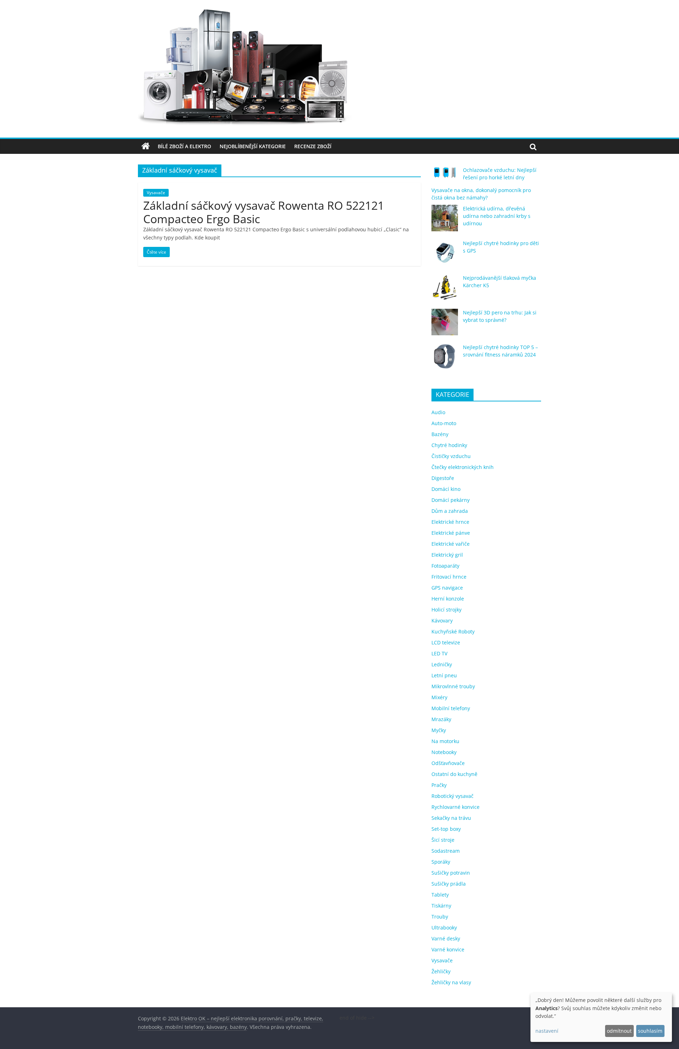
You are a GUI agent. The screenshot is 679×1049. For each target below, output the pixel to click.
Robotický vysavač (452, 796)
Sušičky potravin (450, 872)
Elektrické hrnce (450, 521)
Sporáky (440, 861)
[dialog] (601, 1017)
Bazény (439, 434)
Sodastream (445, 850)
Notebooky (444, 752)
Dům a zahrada (449, 511)
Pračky (439, 785)
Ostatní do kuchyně (454, 774)
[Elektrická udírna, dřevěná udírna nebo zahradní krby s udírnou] (444, 221)
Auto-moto (443, 423)
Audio (438, 412)
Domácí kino (445, 489)
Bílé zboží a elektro (184, 146)
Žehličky (441, 971)
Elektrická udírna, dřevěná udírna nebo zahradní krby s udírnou (496, 216)
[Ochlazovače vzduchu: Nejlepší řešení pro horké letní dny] (444, 175)
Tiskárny (441, 905)
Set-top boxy (446, 828)
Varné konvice (447, 949)
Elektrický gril (447, 554)
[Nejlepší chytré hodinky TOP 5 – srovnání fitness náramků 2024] (444, 359)
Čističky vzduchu (451, 456)
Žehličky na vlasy (451, 982)
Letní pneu (444, 675)
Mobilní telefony (450, 708)
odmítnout (619, 1030)
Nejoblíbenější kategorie (253, 146)
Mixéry (439, 697)
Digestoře (442, 478)
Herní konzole (447, 598)
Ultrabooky (444, 927)
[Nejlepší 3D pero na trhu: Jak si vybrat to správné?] (444, 325)
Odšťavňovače (448, 763)
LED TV (439, 653)
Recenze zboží (312, 146)
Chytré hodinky (449, 445)
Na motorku (445, 741)
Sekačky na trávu (451, 818)
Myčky (438, 730)
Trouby (439, 916)
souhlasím (650, 1030)
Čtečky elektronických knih (462, 467)
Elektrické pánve (450, 532)
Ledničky (441, 664)
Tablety (440, 894)
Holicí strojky (446, 609)
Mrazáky (441, 719)
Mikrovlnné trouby (453, 686)
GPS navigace (447, 587)
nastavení (546, 1030)
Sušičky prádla (448, 883)
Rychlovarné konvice (455, 807)
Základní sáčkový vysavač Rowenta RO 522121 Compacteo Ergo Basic (263, 212)
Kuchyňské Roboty (453, 631)
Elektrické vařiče (450, 543)
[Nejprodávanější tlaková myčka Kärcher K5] (444, 290)
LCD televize (445, 642)
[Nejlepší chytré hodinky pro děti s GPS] (444, 255)
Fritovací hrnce (448, 576)
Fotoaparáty (445, 565)
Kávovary (442, 620)
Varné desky (445, 938)
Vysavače (156, 193)
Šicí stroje (442, 839)
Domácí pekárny (450, 500)
